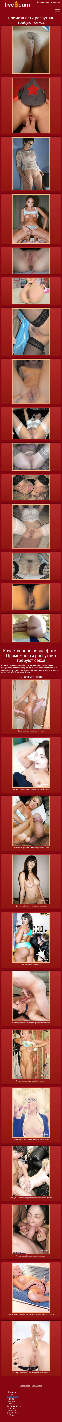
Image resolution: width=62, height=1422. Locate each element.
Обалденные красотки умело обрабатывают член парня (31, 1198)
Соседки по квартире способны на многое (31, 1081)
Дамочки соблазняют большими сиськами (31, 906)
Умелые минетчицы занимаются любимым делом (31, 1139)
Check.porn (37, 1385)
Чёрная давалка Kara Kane (31, 964)
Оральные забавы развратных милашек (31, 1256)
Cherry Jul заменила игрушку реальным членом (31, 1373)
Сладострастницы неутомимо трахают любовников (31, 1023)
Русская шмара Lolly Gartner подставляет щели (31, 847)
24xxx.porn (25, 1385)
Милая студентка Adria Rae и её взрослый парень (31, 789)
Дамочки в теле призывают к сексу (31, 731)
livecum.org (12, 1396)
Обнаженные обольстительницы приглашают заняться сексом (31, 1314)
